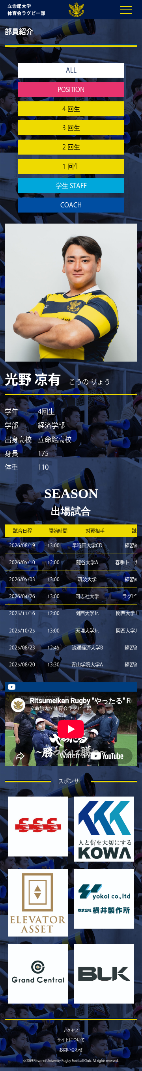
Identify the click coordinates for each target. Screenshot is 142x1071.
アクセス (71, 1030)
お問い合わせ (71, 1050)
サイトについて (71, 1040)
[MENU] (126, 10)
